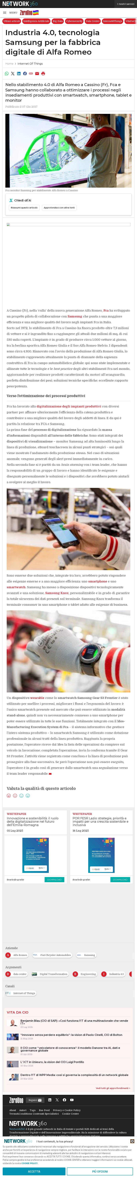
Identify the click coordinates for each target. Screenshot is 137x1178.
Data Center (72, 21)
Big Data (37, 21)
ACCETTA (34, 1171)
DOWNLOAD (54, 879)
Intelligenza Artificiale (15, 21)
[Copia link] (31, 73)
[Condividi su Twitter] (12, 73)
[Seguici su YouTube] (72, 1100)
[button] (10, 12)
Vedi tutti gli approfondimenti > (113, 1088)
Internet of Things (30, 63)
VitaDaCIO (111, 21)
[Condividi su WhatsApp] (6, 73)
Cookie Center (70, 1113)
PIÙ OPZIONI (100, 1171)
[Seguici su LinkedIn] (50, 1100)
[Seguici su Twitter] (57, 1100)
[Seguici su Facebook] (64, 1100)
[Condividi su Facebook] (25, 73)
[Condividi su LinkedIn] (19, 73)
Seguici (33, 1100)
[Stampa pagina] (43, 73)
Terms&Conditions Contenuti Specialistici (34, 1113)
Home (9, 63)
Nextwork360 (17, 1129)
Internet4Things (91, 21)
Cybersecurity (53, 21)
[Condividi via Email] (37, 73)
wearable (37, 698)
